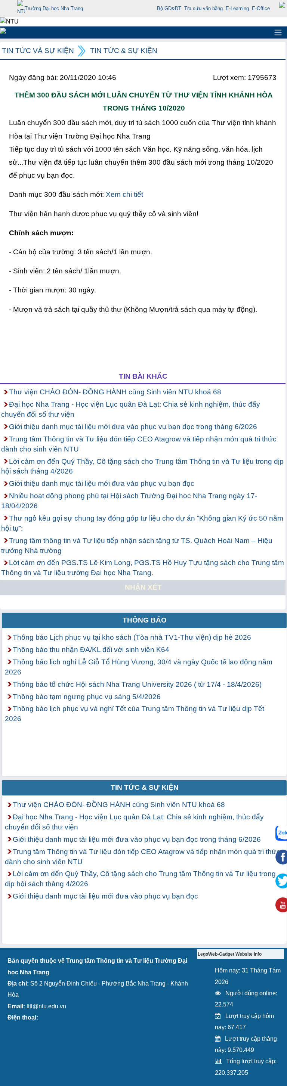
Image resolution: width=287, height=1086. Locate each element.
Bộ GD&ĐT (169, 8)
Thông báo (145, 620)
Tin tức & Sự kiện (123, 51)
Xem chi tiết (124, 194)
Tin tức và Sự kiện (38, 51)
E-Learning (237, 8)
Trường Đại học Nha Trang (54, 8)
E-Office (261, 8)
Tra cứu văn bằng (203, 8)
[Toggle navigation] (278, 32)
